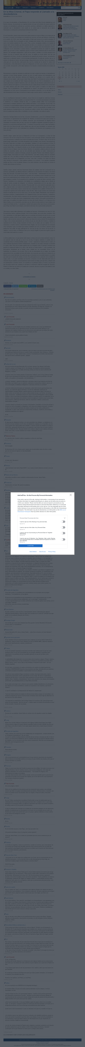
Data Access (42, 551)
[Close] (71, 495)
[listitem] (42, 518)
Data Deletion (33, 551)
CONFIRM (30, 545)
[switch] (63, 522)
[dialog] (42, 523)
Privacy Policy (52, 551)
